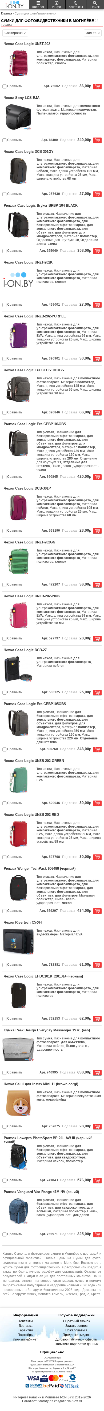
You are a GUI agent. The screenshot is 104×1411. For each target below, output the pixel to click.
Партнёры (25, 1335)
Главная (6, 13)
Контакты (25, 1321)
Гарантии (25, 1330)
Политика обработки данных (76, 1344)
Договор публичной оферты (76, 1339)
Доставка (26, 1326)
